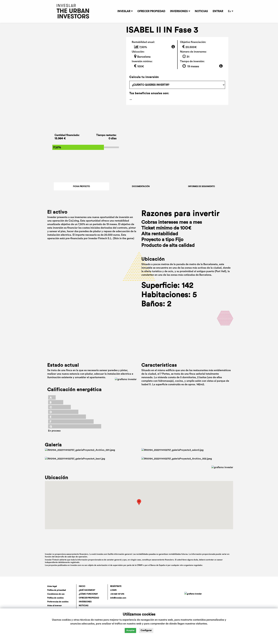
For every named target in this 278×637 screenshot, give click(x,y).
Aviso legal (52, 586)
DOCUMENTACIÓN (141, 186)
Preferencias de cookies (57, 602)
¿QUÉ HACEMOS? (87, 590)
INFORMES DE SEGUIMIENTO (201, 186)
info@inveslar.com (118, 598)
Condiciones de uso (56, 594)
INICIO (82, 586)
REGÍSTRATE (115, 586)
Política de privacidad (56, 590)
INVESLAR (123, 11)
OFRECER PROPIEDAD (151, 11)
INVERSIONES (179, 11)
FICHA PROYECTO (81, 186)
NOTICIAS (201, 11)
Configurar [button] (146, 630)
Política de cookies (55, 598)
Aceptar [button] (130, 630)
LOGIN (113, 590)
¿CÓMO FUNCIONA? (88, 594)
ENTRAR (218, 11)
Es (229, 11)
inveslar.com (75, 565)
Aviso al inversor (54, 605)
